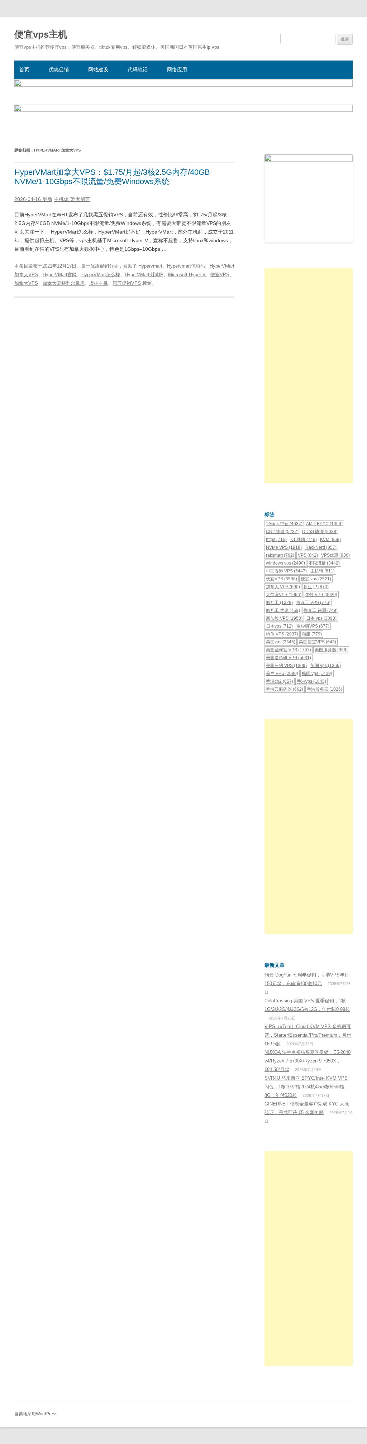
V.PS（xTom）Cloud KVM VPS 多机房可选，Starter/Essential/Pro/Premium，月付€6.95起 (307, 1035)
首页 (24, 69)
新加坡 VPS (284, 618)
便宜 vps (316, 578)
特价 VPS (282, 634)
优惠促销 (59, 69)
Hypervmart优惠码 (186, 266)
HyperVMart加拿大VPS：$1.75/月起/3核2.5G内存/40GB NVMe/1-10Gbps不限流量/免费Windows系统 (112, 177)
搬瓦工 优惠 (283, 610)
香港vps (311, 681)
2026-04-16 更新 (33, 199)
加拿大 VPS (283, 586)
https (276, 539)
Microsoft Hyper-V (187, 274)
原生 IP (316, 586)
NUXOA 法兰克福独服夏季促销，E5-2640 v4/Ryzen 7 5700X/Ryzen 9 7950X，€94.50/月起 (307, 1061)
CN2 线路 (282, 531)
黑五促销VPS (127, 283)
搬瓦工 (279, 602)
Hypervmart (150, 266)
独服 (312, 634)
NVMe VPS (284, 547)
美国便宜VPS (317, 641)
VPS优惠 (335, 555)
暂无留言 (80, 199)
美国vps (280, 641)
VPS (308, 555)
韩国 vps (317, 673)
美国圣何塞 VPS (288, 649)
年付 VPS (321, 594)
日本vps (279, 626)
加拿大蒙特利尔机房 (64, 283)
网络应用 (177, 69)
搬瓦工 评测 (321, 610)
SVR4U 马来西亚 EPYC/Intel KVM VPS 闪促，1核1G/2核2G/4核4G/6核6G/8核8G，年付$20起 (306, 1086)
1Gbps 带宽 (284, 523)
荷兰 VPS (282, 673)
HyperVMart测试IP (144, 274)
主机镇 (322, 571)
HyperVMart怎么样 (100, 274)
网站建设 (98, 69)
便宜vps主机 (40, 34)
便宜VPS (219, 274)
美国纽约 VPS (286, 665)
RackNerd (321, 547)
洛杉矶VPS (312, 626)
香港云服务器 (284, 689)
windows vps (285, 563)
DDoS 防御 (320, 531)
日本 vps (321, 618)
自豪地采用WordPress (35, 1413)
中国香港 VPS (286, 571)
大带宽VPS (283, 594)
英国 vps (325, 665)
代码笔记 (138, 69)
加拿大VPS (26, 283)
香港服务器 (324, 689)
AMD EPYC (324, 523)
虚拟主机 (98, 283)
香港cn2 (279, 681)
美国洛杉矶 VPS (288, 657)
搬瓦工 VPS (313, 602)
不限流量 (324, 563)
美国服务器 (331, 649)
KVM (330, 539)
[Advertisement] (308, 375)
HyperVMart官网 (60, 274)
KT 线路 (303, 539)
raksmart (280, 555)
